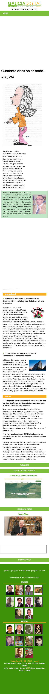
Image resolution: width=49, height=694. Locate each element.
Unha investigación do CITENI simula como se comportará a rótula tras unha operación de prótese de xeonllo (24, 436)
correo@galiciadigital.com (15, 663)
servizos (42, 571)
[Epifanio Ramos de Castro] (29, 607)
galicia (7, 571)
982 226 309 (33, 663)
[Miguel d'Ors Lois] (29, 619)
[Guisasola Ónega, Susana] (29, 646)
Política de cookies (37, 668)
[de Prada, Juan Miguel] (19, 634)
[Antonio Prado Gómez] (10, 595)
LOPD (6, 668)
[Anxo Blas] (38, 607)
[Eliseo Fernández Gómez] (29, 595)
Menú (5, 13)
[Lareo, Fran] (19, 658)
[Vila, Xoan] (10, 646)
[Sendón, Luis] (38, 634)
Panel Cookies (24, 670)
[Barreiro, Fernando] (10, 634)
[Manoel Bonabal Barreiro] (38, 595)
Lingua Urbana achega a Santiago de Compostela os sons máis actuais (19, 354)
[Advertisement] (24, 41)
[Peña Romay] (19, 646)
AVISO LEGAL (13, 668)
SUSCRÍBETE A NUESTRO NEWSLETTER (24, 578)
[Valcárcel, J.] (29, 658)
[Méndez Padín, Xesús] (38, 646)
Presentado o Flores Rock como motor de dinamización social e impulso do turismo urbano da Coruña (23, 300)
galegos (14, 571)
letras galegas (32, 571)
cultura (22, 571)
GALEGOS (24, 582)
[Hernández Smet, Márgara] (29, 634)
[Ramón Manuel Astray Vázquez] (10, 607)
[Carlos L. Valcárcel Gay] (19, 595)
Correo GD (24, 668)
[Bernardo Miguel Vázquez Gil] (19, 607)
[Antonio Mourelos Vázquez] (19, 619)
